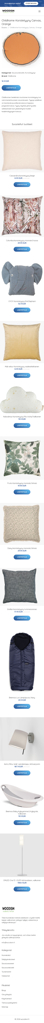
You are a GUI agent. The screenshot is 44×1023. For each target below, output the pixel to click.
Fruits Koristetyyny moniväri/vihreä (22, 483)
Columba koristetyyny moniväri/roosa (22, 240)
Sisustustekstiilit (18, 73)
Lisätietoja (11, 88)
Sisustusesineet (8, 963)
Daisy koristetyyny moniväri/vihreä (22, 548)
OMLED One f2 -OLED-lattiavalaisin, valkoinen (22, 880)
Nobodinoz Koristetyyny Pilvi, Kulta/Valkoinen (22, 417)
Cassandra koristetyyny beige (22, 176)
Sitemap (5, 1007)
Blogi (4, 990)
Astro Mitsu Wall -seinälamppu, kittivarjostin (22, 764)
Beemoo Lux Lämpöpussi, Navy (22, 698)
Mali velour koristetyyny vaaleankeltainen (22, 366)
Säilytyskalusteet (8, 959)
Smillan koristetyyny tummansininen (22, 609)
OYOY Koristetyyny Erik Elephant (22, 301)
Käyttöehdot (7, 999)
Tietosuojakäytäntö (9, 1003)
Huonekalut (6, 955)
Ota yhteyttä (7, 994)
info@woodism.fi (8, 942)
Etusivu (4, 27)
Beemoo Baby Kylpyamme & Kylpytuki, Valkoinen (22, 812)
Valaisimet (6, 976)
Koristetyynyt (30, 73)
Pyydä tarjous (31, 3)
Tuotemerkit (6, 972)
